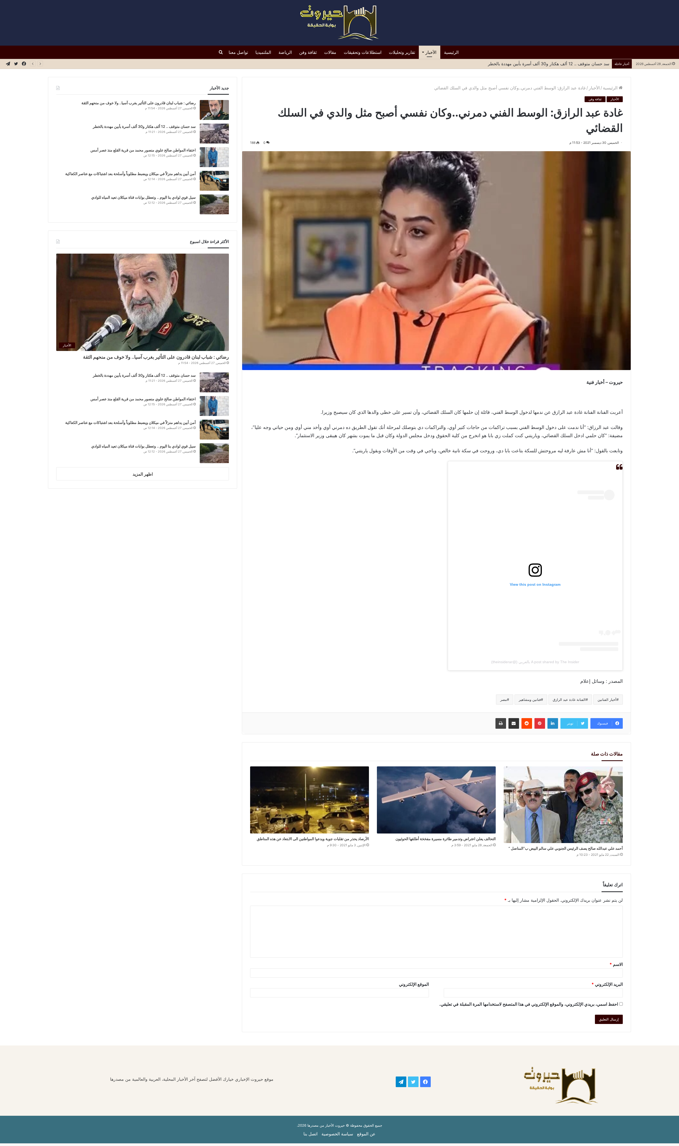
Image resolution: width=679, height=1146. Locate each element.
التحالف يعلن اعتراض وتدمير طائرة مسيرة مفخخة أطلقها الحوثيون (445, 838)
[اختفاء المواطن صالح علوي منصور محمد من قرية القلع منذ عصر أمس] (214, 157)
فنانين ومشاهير (530, 699)
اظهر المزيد (143, 474)
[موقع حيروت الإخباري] (339, 23)
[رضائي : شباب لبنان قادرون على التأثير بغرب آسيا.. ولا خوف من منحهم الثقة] (214, 110)
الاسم (616, 964)
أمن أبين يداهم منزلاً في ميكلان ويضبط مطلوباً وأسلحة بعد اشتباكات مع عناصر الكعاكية (130, 173)
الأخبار (430, 52)
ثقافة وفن (308, 52)
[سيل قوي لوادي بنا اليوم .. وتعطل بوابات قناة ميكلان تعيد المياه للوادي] (214, 204)
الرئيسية (451, 52)
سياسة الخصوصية (337, 1133)
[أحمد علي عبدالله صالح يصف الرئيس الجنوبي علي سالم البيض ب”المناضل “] (563, 804)
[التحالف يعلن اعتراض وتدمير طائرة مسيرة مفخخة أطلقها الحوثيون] (436, 800)
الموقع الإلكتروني (414, 984)
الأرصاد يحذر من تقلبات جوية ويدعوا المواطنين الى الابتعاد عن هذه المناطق (313, 838)
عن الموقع (366, 1133)
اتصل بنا (310, 1133)
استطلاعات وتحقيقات (362, 52)
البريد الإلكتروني (607, 984)
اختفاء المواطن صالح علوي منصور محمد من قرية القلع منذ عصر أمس (547, 63)
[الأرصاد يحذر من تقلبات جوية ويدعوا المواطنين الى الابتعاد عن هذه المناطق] (309, 800)
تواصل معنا (238, 52)
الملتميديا (263, 52)
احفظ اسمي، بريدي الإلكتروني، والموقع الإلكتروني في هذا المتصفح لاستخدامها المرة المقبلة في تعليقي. (528, 1004)
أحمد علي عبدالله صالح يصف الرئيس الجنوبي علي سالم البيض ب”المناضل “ (565, 848)
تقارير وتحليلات (402, 52)
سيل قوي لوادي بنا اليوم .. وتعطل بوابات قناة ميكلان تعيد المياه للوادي (143, 197)
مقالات (330, 52)
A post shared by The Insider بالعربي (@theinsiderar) (535, 662)
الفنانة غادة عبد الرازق (569, 699)
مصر (503, 699)
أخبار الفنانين (607, 699)
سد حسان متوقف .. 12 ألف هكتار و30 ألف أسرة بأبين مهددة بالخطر (144, 126)
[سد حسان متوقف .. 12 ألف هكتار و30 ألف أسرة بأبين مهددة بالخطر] (214, 134)
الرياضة (285, 52)
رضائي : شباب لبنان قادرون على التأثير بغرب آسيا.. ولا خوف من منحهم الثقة (138, 103)
